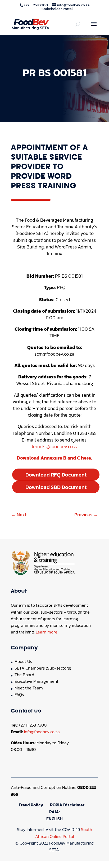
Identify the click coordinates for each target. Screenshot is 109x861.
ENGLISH (54, 818)
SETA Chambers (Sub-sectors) (43, 668)
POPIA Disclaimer (67, 805)
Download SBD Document (56, 487)
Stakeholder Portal (57, 9)
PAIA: (54, 811)
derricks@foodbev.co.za (54, 446)
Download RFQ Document (56, 475)
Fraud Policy (31, 805)
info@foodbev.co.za (42, 731)
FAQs (19, 694)
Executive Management (36, 681)
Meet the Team (29, 688)
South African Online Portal (63, 832)
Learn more (46, 632)
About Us (23, 661)
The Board (24, 674)
